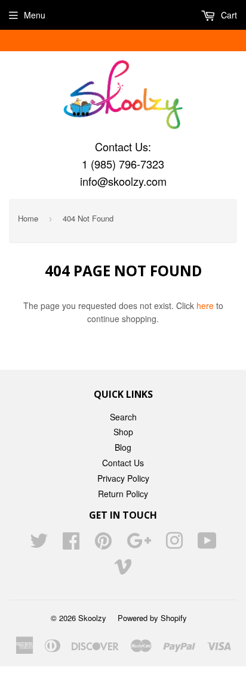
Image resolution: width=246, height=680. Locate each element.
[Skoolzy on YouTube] (207, 544)
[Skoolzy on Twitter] (39, 544)
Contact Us (123, 463)
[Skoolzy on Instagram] (174, 544)
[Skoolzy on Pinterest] (103, 544)
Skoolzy (92, 617)
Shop (123, 432)
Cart (228, 15)
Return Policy (123, 494)
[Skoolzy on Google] (139, 544)
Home (28, 218)
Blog (123, 447)
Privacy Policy (123, 478)
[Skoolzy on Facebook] (71, 544)
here (205, 305)
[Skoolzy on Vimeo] (123, 570)
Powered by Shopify (152, 617)
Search (123, 417)
